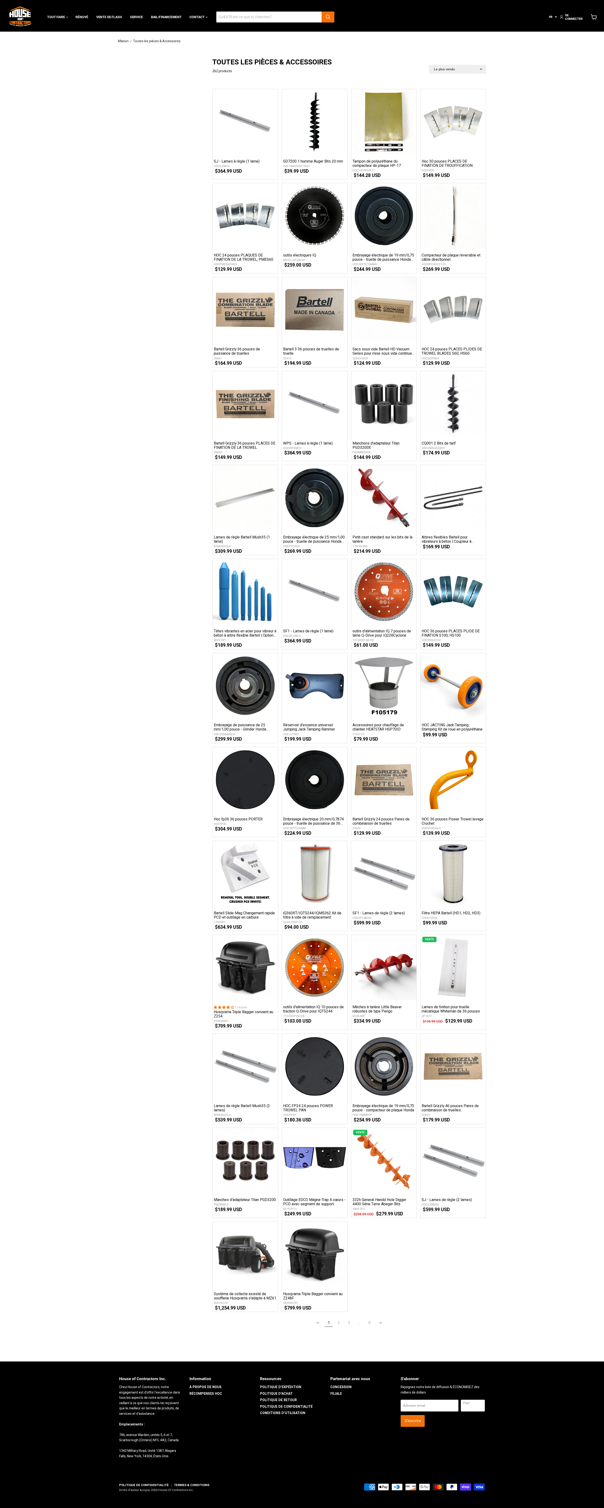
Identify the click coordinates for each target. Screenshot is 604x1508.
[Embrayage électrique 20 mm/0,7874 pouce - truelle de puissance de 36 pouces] (314, 779)
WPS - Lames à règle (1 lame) (308, 443)
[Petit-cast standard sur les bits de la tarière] (384, 497)
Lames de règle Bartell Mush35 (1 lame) (242, 539)
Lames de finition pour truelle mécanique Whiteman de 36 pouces (451, 1009)
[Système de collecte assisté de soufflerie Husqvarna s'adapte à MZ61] (245, 1254)
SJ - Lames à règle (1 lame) (237, 161)
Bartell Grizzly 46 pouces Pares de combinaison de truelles (450, 1108)
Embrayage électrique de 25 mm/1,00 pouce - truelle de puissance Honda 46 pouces (314, 539)
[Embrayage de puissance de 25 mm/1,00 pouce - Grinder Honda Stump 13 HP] (245, 685)
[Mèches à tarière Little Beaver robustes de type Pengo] (384, 967)
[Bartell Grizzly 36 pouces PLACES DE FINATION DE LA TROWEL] (245, 404)
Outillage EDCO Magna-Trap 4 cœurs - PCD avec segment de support (314, 1202)
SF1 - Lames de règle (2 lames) (378, 913)
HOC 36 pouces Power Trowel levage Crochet (452, 821)
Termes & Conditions (191, 1485)
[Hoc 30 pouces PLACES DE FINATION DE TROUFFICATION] (453, 122)
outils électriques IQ (299, 255)
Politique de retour (278, 1400)
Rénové (82, 17)
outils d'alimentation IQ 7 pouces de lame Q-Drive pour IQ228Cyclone (381, 633)
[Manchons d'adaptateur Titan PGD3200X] (384, 404)
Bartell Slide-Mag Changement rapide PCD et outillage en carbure (244, 915)
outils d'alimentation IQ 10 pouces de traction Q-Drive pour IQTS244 (313, 1009)
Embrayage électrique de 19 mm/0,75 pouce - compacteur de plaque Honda (383, 1108)
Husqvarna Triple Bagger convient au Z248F (313, 1296)
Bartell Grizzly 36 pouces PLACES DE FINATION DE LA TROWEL (244, 445)
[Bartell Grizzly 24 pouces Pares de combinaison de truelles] (384, 779)
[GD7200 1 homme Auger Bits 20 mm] (314, 122)
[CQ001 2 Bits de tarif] (453, 404)
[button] (553, 17)
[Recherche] (328, 17)
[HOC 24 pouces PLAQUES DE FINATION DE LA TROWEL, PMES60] (245, 215)
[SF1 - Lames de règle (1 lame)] (314, 591)
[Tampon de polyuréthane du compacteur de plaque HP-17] (384, 122)
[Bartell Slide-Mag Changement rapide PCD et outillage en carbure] (245, 873)
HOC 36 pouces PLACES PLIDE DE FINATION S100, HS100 (451, 633)
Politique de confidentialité (286, 1406)
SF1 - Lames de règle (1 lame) (308, 631)
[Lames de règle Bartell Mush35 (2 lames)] (245, 1066)
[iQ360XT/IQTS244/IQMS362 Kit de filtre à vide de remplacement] (314, 873)
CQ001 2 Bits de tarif (439, 443)
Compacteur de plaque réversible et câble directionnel (451, 257)
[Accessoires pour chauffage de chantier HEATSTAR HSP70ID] (384, 685)
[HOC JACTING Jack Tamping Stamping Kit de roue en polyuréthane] (453, 685)
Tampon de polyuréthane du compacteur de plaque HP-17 (376, 163)
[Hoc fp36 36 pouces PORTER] (245, 779)
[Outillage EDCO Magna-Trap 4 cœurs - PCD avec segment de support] (314, 1160)
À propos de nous (205, 1387)
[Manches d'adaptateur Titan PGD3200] (245, 1160)
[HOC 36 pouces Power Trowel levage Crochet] (453, 779)
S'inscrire (412, 1421)
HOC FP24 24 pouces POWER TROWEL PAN (308, 1108)
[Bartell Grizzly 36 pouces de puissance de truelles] (245, 310)
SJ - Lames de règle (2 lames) (447, 1200)
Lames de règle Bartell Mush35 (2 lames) (242, 1108)
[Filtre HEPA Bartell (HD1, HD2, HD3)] (453, 873)
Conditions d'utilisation (282, 1413)
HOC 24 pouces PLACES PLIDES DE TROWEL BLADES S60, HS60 (452, 351)
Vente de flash (109, 17)
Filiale (336, 1393)
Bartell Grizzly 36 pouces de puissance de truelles (237, 351)
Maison (123, 41)
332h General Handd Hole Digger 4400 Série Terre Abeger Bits (379, 1202)
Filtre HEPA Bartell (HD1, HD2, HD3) (451, 913)
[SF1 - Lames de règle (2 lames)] (384, 873)
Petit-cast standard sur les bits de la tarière (382, 539)
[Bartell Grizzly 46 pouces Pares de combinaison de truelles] (453, 1066)
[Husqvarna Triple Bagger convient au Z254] (245, 967)
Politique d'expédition (280, 1387)
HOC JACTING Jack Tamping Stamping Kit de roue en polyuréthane (452, 727)
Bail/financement (166, 17)
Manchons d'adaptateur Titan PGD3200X (375, 445)
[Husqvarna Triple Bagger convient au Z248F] (314, 1254)
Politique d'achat (276, 1393)
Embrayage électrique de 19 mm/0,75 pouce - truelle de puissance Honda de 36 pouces (383, 257)
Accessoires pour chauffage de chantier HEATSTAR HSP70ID (378, 727)
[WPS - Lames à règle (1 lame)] (314, 404)
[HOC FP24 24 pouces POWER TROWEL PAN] (314, 1066)
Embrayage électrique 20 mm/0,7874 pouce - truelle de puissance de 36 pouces (313, 821)
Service (136, 17)
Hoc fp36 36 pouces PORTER (238, 819)
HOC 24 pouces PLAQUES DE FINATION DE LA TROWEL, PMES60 (243, 257)
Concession (341, 1387)
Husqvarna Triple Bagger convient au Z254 (243, 1014)
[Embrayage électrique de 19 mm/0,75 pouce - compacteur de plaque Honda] (384, 1066)
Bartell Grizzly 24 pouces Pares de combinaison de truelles (381, 821)
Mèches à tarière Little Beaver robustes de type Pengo (377, 1009)
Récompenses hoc (205, 1393)
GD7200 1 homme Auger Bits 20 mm (313, 161)
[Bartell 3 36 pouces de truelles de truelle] (314, 310)
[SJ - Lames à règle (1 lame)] (245, 122)
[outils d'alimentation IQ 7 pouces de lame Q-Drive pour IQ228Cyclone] (384, 591)
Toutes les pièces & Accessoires (156, 41)
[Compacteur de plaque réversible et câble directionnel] (453, 215)
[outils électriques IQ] (314, 215)
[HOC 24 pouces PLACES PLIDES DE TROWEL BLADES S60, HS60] (453, 310)
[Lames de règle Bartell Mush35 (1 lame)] (245, 497)
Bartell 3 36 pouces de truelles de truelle (311, 351)
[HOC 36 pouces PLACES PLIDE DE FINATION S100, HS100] (453, 591)
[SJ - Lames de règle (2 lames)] (453, 1160)
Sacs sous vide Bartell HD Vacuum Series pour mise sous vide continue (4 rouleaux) (382, 351)
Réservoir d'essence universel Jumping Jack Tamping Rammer (309, 727)
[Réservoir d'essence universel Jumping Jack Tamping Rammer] (314, 685)
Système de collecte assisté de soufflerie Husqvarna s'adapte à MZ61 (245, 1296)
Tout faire (56, 17)
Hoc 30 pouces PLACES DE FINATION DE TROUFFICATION (447, 163)
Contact (197, 17)
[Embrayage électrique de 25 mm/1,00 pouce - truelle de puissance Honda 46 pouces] (314, 497)
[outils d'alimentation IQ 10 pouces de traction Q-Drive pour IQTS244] (314, 967)
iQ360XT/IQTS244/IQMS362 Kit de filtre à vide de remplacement (312, 915)
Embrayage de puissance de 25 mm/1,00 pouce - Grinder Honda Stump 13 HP (240, 727)
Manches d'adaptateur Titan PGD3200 (245, 1200)
